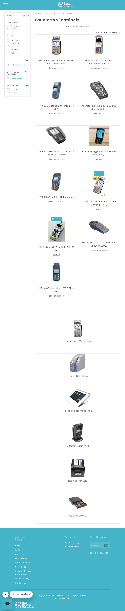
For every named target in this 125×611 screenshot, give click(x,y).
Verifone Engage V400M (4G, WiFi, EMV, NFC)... (99, 153)
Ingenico (14, 49)
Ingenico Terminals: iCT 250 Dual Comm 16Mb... (99, 107)
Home (38, 13)
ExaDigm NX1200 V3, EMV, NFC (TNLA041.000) (99, 244)
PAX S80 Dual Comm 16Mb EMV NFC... (56, 107)
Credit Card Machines (13, 27)
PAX (12, 53)
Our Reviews (21, 558)
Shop (45, 13)
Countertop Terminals (13, 90)
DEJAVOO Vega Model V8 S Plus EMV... (56, 290)
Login (18, 550)
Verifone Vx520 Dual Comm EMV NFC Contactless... (56, 62)
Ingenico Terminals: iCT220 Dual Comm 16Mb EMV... (56, 153)
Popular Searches (62, 598)
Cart (17, 545)
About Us (19, 554)
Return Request (23, 562)
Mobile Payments (17, 65)
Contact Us (21, 583)
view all (26, 16)
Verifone (14, 40)
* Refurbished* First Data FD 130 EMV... (56, 249)
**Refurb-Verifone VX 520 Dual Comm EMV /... (99, 203)
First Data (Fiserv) (13, 44)
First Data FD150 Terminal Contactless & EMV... (99, 62)
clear (27, 60)
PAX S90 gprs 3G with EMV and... (56, 197)
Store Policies (22, 567)
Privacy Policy (22, 578)
